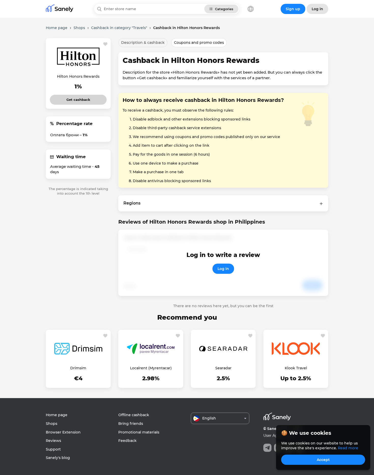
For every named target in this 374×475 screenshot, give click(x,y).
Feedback (127, 440)
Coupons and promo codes (199, 42)
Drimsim (78, 368)
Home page (56, 415)
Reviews (53, 440)
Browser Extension (63, 432)
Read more (348, 448)
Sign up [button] (293, 9)
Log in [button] (317, 9)
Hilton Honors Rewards (78, 76)
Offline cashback (133, 415)
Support (53, 449)
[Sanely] (59, 9)
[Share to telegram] (267, 448)
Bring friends (130, 423)
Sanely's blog (58, 457)
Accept (323, 459)
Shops (51, 423)
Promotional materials (138, 432)
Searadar (223, 368)
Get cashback (78, 98)
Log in (223, 268)
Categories (224, 9)
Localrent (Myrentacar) (151, 368)
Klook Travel (296, 368)
